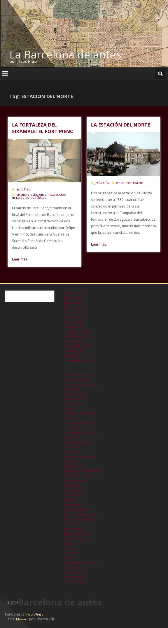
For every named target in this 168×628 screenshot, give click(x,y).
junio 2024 (73, 302)
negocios (72, 504)
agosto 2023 (75, 350)
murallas (72, 500)
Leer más (19, 259)
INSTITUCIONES (78, 475)
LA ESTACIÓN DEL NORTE (120, 124)
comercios (73, 427)
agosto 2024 (75, 292)
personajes (74, 528)
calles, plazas (75, 403)
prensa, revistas (78, 538)
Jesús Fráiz (23, 189)
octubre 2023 (75, 341)
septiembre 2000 (78, 360)
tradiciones (74, 572)
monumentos (76, 495)
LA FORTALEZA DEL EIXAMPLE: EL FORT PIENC (42, 127)
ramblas (71, 553)
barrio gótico (75, 398)
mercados (73, 485)
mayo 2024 (73, 307)
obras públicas (36, 197)
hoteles (71, 461)
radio (69, 548)
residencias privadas (81, 562)
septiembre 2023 (78, 345)
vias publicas (75, 581)
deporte (71, 437)
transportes (74, 577)
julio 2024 (72, 297)
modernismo (75, 490)
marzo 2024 (74, 317)
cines (69, 408)
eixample (22, 194)
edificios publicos (79, 442)
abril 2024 (73, 312)
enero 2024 (74, 326)
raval (69, 557)
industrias (73, 466)
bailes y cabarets (78, 379)
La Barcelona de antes (65, 54)
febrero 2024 (75, 321)
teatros (138, 183)
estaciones (38, 194)
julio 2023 (72, 355)
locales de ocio (76, 480)
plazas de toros (77, 533)
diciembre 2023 (77, 331)
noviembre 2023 (78, 336)
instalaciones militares (83, 471)
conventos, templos (81, 432)
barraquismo (75, 394)
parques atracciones (81, 514)
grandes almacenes (80, 456)
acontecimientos (78, 374)
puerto (70, 543)
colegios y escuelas (80, 422)
